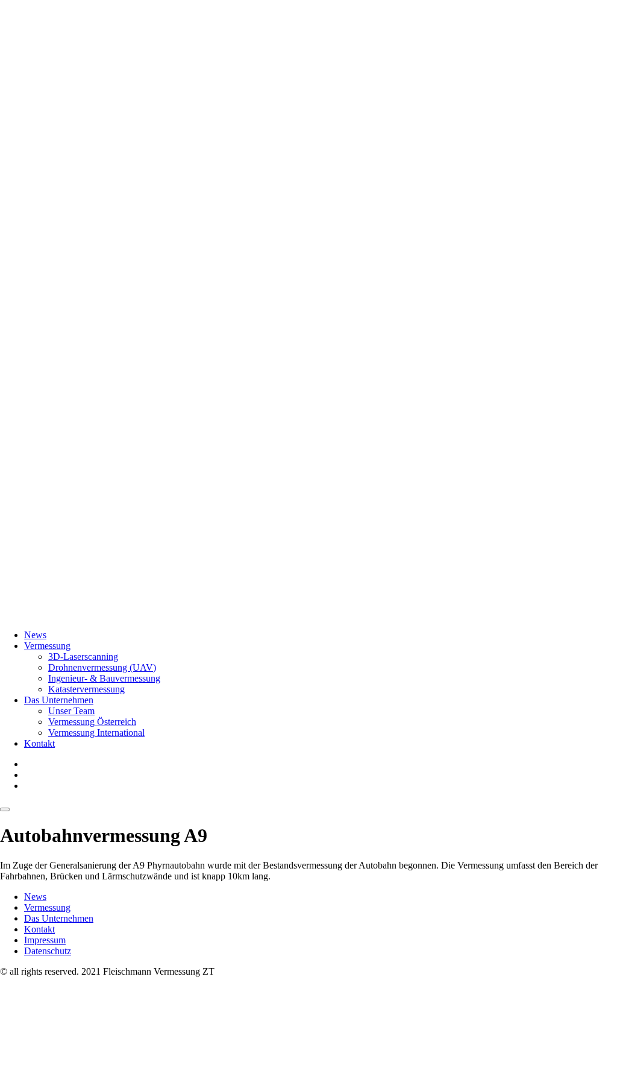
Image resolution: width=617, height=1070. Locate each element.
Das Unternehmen (58, 700)
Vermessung (47, 646)
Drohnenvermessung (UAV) (102, 667)
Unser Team (71, 711)
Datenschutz (47, 951)
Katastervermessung (86, 689)
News (35, 635)
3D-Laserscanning (83, 656)
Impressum (45, 940)
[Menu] (5, 809)
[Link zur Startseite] (308, 614)
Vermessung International (96, 732)
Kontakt (39, 743)
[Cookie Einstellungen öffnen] (90, 1064)
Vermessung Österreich (92, 722)
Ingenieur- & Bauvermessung (104, 678)
